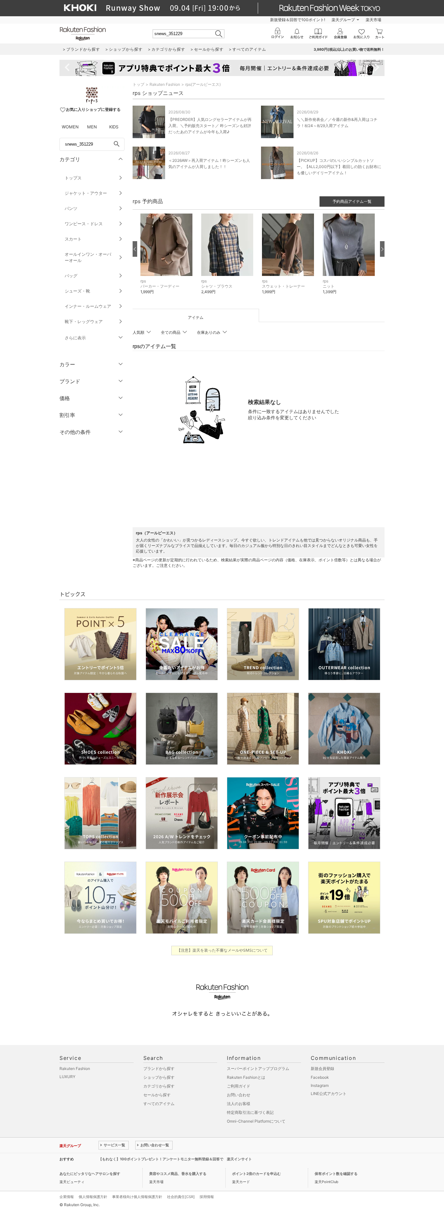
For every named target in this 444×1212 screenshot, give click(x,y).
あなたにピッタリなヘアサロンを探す (89, 1173)
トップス (73, 177)
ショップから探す (159, 1077)
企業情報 (66, 1196)
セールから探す (157, 1094)
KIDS (113, 126)
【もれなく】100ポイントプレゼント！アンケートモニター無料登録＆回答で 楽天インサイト (175, 1159)
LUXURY (67, 1076)
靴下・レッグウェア (84, 321)
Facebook (320, 1077)
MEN (92, 126)
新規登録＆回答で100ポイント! (297, 19)
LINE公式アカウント (328, 1093)
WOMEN (70, 126)
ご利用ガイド (238, 1086)
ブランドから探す (159, 1068)
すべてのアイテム (159, 1103)
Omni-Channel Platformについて (256, 1121)
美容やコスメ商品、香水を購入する (177, 1173)
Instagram (320, 1085)
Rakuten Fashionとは (246, 1077)
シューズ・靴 (77, 290)
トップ (138, 84)
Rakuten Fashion (165, 84)
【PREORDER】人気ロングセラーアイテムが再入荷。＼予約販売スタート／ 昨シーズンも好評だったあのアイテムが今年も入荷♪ (210, 125)
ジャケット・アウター (86, 193)
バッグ (71, 275)
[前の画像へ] (135, 249)
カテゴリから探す (159, 1086)
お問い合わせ (238, 1094)
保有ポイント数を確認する (336, 1173)
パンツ (71, 208)
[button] (167, 259)
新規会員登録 (322, 1068)
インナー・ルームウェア (88, 306)
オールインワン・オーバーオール (88, 257)
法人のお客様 (238, 1103)
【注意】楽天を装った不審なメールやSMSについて (222, 950)
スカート (73, 238)
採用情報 (207, 1196)
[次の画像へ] (382, 249)
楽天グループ (343, 19)
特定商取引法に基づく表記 (250, 1112)
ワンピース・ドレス (84, 223)
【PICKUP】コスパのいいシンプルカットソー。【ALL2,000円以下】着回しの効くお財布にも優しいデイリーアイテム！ (339, 166)
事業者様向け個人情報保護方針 (137, 1196)
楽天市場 (373, 19)
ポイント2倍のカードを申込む (256, 1173)
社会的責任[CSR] (181, 1196)
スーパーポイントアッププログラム (258, 1068)
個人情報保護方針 (93, 1196)
